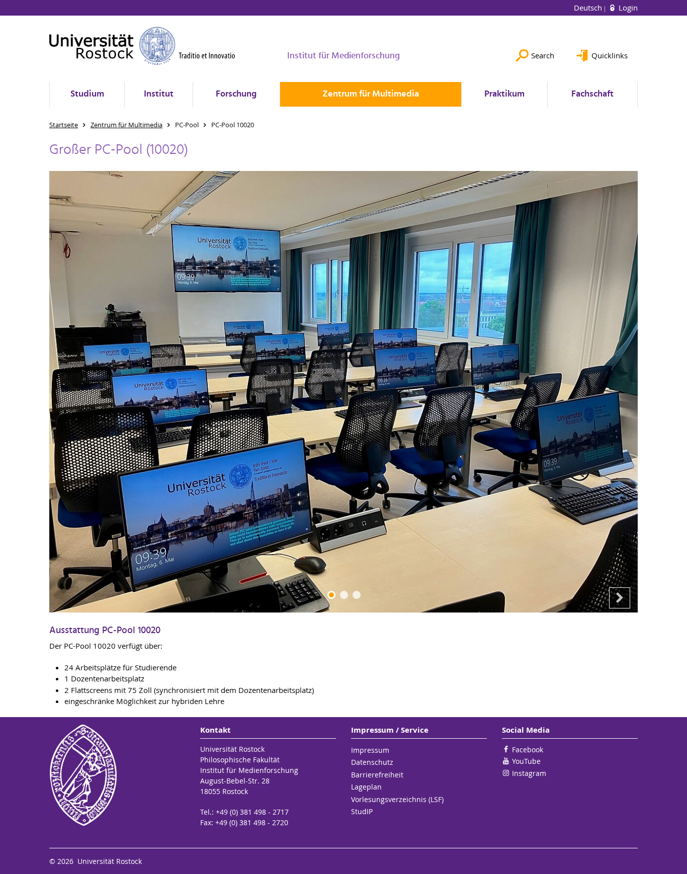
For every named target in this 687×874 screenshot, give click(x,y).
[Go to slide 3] (357, 595)
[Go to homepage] (142, 46)
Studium (87, 94)
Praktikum (504, 94)
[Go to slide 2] (344, 595)
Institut (159, 94)
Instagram (529, 773)
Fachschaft (592, 94)
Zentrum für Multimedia (370, 94)
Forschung (236, 94)
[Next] (619, 597)
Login (627, 8)
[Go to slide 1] (331, 595)
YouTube (526, 761)
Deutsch (589, 8)
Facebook (527, 749)
